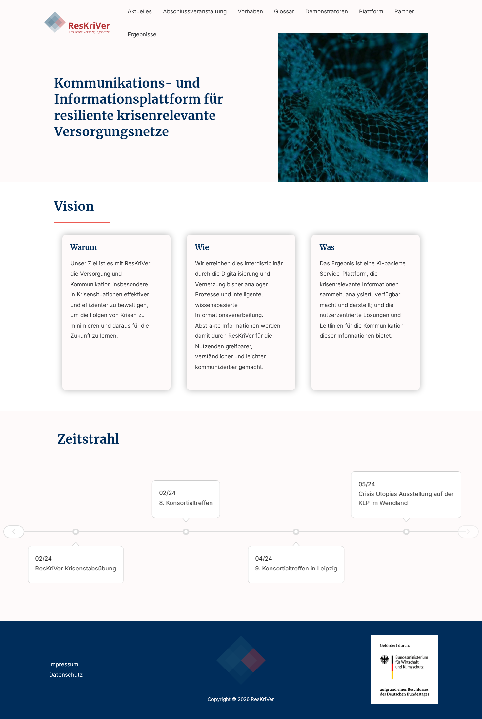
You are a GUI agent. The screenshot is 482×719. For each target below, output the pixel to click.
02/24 (43, 558)
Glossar (284, 11)
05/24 (366, 484)
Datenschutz (66, 674)
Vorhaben (250, 11)
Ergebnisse (142, 34)
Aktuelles (140, 11)
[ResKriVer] (77, 22)
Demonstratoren (326, 11)
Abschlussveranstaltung (195, 11)
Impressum (63, 664)
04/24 (263, 558)
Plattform (371, 11)
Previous (13, 531)
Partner (404, 11)
